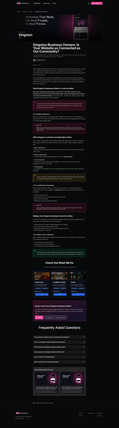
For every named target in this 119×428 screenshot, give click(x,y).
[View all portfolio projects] (41, 294)
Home (18, 11)
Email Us (50, 317)
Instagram (99, 413)
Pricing (54, 3)
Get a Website (96, 3)
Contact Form (61, 317)
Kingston (31, 11)
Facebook (99, 415)
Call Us (40, 317)
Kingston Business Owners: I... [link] (41, 11)
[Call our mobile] (89, 3)
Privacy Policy (91, 413)
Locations (24, 11)
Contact (80, 415)
